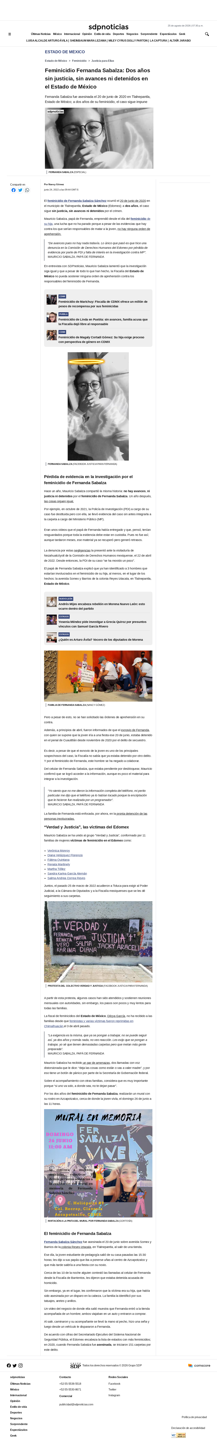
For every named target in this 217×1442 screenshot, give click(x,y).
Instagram (114, 1395)
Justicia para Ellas (102, 60)
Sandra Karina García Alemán (67, 873)
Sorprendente (149, 34)
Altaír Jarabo (180, 40)
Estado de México (56, 60)
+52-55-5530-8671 (70, 1389)
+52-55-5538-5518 (70, 1383)
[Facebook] (13, 190)
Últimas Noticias (41, 34)
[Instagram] (20, 1365)
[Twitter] (20, 190)
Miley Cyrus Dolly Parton (127, 40)
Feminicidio (79, 60)
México (57, 34)
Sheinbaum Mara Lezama (88, 40)
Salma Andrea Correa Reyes (66, 878)
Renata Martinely (58, 864)
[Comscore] (199, 1365)
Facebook (114, 1383)
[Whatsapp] (27, 190)
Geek (182, 34)
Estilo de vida (102, 34)
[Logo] (108, 27)
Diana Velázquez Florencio (65, 855)
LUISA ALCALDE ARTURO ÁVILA (47, 40)
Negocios (132, 34)
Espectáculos (168, 34)
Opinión (87, 34)
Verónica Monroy (58, 850)
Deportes (118, 34)
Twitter (112, 1389)
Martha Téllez (56, 869)
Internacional (72, 34)
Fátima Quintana (58, 860)
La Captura (158, 40)
